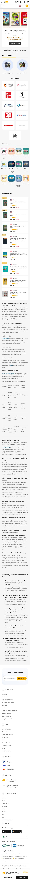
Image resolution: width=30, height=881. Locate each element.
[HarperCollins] (22, 115)
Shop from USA (7, 854)
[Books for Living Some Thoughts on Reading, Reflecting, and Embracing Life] (5, 255)
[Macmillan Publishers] (22, 85)
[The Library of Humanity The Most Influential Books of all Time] (5, 281)
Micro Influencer (6, 716)
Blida (3, 809)
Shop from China (19, 858)
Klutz (11, 365)
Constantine (5, 803)
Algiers (4, 798)
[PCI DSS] (6, 845)
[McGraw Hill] (8, 95)
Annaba (4, 806)
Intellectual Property (8, 702)
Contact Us (5, 697)
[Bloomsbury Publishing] (22, 125)
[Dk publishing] (8, 115)
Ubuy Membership (7, 719)
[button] (17, 2)
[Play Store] (17, 832)
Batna (4, 812)
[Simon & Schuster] (22, 95)
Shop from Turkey (8, 861)
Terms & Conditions (8, 869)
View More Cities (7, 820)
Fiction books (5, 338)
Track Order (5, 708)
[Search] (27, 6)
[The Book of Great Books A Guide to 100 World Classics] (5, 294)
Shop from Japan (7, 856)
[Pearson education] (22, 105)
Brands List (5, 732)
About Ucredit (6, 743)
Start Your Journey (15, 43)
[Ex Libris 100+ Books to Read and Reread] (5, 203)
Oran (3, 801)
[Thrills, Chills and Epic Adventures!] (15, 18)
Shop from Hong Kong (20, 856)
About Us (4, 694)
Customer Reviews (7, 734)
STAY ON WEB (8, 878)
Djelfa (3, 817)
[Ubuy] (6, 1)
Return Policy (6, 737)
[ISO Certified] (17, 845)
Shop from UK (17, 854)
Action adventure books (8, 373)
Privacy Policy (19, 869)
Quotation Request (7, 700)
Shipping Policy (6, 713)
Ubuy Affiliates (6, 751)
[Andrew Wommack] (8, 105)
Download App (6, 729)
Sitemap (4, 705)
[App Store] (7, 832)
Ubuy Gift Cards (6, 745)
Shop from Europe (19, 861)
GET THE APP (22, 878)
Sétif (3, 814)
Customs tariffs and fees (9, 710)
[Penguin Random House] (8, 85)
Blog (3, 748)
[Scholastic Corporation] (8, 125)
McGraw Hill (7, 447)
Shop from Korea (7, 858)
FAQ (3, 740)
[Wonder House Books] (15, 135)
